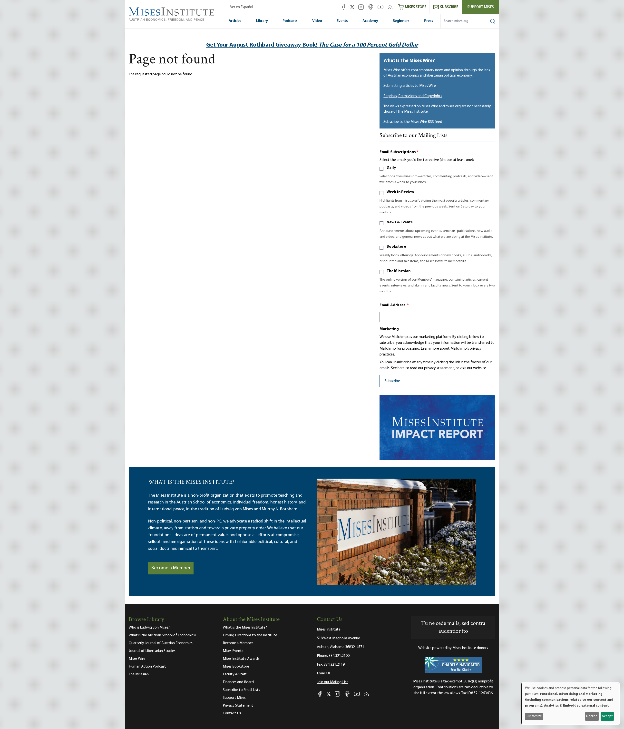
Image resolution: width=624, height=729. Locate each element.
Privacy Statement (238, 706)
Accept (607, 716)
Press (428, 21)
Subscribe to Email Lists (241, 690)
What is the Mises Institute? (245, 628)
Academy (370, 21)
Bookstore (396, 247)
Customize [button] (534, 716)
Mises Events (233, 651)
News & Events (400, 222)
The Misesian (398, 271)
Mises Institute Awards (241, 659)
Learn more (430, 349)
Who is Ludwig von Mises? (149, 628)
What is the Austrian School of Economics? (162, 635)
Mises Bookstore (236, 667)
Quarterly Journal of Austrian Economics (161, 643)
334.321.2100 (339, 656)
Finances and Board (238, 682)
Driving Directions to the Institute (250, 635)
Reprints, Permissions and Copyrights (412, 96)
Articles (235, 21)
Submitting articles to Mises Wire (409, 86)
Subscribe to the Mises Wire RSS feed (412, 122)
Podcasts (290, 21)
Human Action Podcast (147, 667)
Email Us (323, 673)
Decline (591, 716)
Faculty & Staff (235, 674)
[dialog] (570, 703)
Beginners (401, 21)
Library (262, 21)
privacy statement (439, 368)
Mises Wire (137, 659)
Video (317, 21)
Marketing (389, 329)
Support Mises (480, 7)
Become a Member (171, 568)
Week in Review (400, 192)
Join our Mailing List (332, 682)
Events (342, 21)
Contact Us (232, 713)
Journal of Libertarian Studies (152, 651)
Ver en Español (241, 7)
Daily (391, 168)
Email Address (394, 305)
